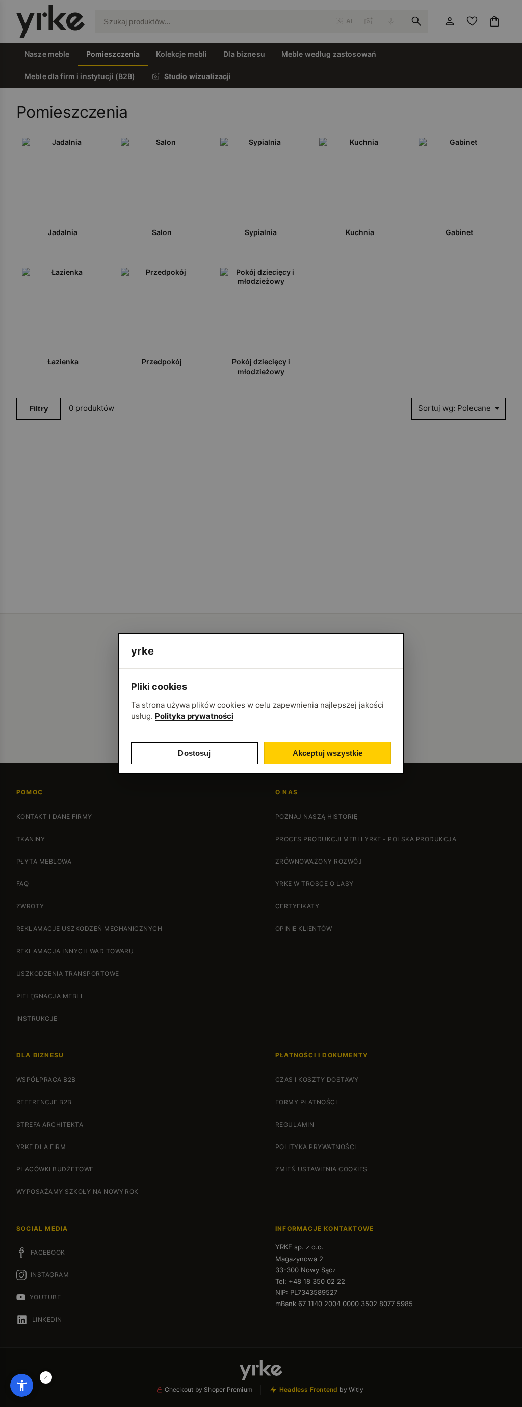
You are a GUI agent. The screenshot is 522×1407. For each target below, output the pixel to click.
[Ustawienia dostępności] (21, 1385)
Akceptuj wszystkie (328, 753)
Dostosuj (194, 753)
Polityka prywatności (194, 716)
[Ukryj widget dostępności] (46, 1377)
